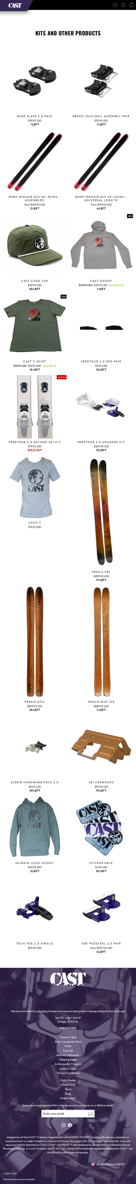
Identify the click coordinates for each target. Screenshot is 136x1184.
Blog (68, 1093)
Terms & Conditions (68, 1073)
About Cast (68, 1084)
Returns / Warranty (68, 1055)
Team (68, 1089)
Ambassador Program (68, 1064)
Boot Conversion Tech (68, 1041)
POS (5, 1179)
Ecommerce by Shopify (23, 1179)
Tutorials (68, 1050)
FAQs (68, 1046)
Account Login (68, 1068)
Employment (68, 1098)
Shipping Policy (68, 1059)
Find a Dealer (68, 1080)
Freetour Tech (68, 1037)
